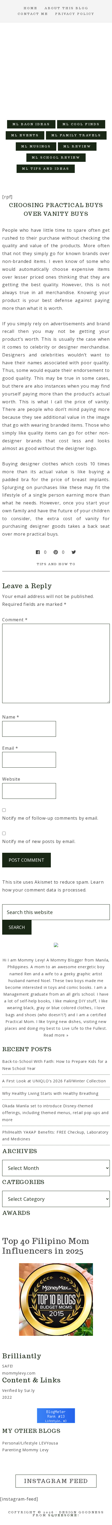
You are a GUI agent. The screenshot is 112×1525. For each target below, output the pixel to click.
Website (11, 779)
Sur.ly (29, 1390)
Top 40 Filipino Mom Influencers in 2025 (45, 1246)
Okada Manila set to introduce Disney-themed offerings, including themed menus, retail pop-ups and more (55, 1112)
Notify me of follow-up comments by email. (50, 818)
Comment (14, 620)
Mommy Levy (56, 69)
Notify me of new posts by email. (39, 841)
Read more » (56, 1035)
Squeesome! (63, 1515)
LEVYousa (48, 1443)
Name (10, 717)
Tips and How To (56, 564)
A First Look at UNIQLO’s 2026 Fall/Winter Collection (54, 1080)
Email (10, 748)
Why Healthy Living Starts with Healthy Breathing (50, 1093)
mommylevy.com (18, 1373)
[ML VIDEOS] (85, 169)
